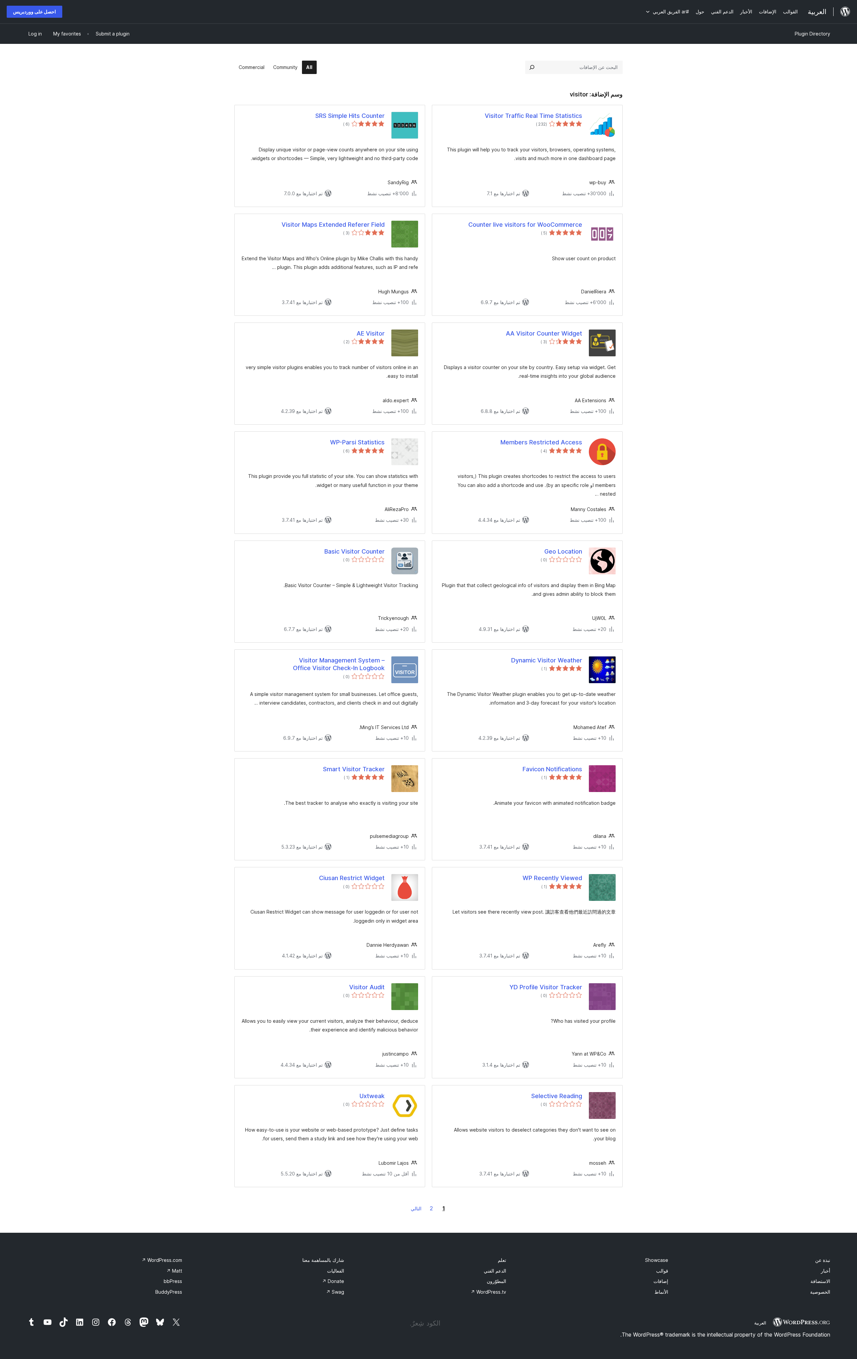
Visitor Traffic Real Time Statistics (533, 115)
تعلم (502, 1260)
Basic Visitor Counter (354, 551)
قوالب (662, 1271)
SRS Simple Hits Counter (350, 115)
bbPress (173, 1281)
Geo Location (563, 551)
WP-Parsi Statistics (357, 442)
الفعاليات (335, 1271)
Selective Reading (556, 1095)
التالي (416, 1208)
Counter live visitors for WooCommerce (525, 224)
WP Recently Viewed (552, 877)
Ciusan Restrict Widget (352, 877)
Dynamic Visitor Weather (546, 660)
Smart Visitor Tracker (354, 769)
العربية (760, 1323)
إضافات (660, 1281)
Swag (335, 1292)
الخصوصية (820, 1292)
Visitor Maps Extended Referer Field (333, 224)
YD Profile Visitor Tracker (546, 987)
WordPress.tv (488, 1292)
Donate (333, 1281)
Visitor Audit (367, 987)
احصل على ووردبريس (34, 11)
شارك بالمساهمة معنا (323, 1260)
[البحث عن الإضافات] (532, 67)
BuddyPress (168, 1292)
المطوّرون (496, 1281)
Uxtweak (372, 1095)
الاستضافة (820, 1281)
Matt (174, 1271)
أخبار (825, 1271)
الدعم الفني (495, 1271)
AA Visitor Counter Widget (544, 333)
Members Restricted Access (541, 442)
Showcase (656, 1260)
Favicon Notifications (552, 769)
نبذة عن (822, 1260)
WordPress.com (162, 1260)
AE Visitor (371, 333)
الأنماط (661, 1292)
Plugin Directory (812, 34)
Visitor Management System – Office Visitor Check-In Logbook (339, 664)
